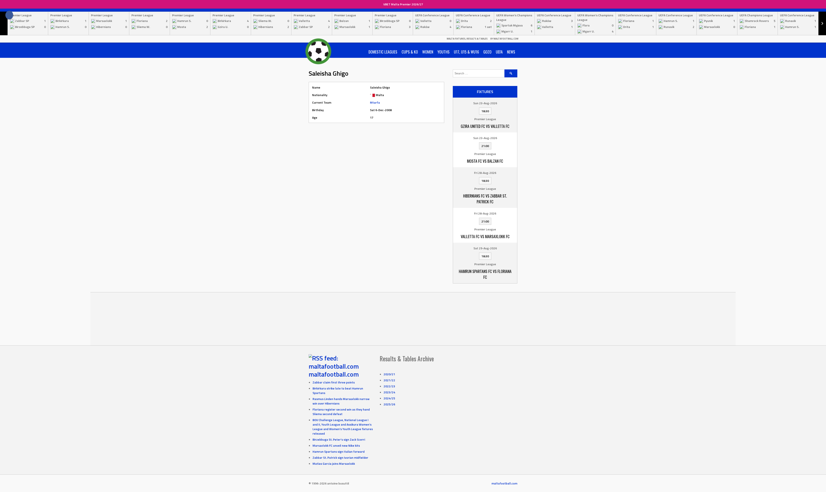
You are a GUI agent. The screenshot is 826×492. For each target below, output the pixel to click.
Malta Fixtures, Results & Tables (467, 38)
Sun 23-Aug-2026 (485, 103)
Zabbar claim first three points (334, 382)
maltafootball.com (334, 374)
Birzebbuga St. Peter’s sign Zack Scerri (339, 439)
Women (427, 52)
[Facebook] (9, 15)
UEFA (499, 52)
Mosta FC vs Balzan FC (485, 161)
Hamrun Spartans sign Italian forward (339, 451)
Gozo (487, 52)
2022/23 (389, 386)
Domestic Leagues (382, 52)
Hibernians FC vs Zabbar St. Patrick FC (485, 198)
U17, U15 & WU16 (466, 52)
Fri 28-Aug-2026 (485, 172)
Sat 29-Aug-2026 (485, 248)
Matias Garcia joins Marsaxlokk (334, 463)
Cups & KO (410, 52)
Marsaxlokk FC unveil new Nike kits (336, 445)
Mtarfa (375, 102)
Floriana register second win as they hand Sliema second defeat (341, 411)
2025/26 (389, 404)
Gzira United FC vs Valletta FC (485, 126)
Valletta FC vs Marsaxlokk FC (485, 236)
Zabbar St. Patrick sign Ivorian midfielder (340, 457)
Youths (444, 52)
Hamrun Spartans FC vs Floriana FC (485, 274)
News (511, 52)
